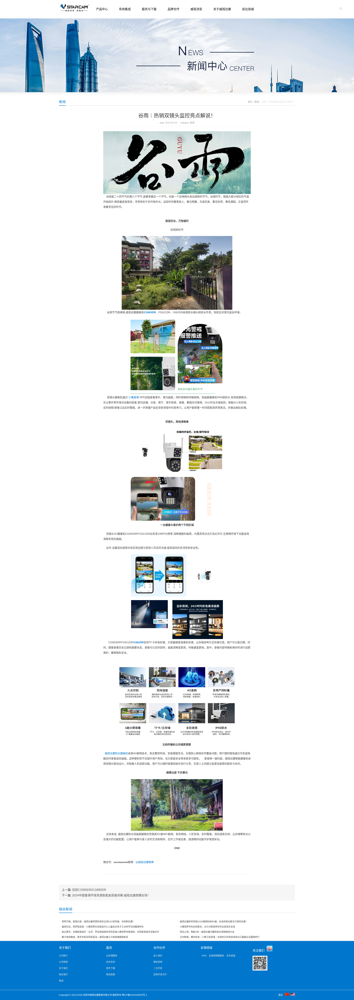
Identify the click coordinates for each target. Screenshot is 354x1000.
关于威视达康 (222, 9)
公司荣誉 (63, 962)
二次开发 (157, 968)
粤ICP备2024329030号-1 (135, 995)
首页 (250, 102)
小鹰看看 (134, 397)
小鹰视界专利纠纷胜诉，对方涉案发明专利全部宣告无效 (207, 927)
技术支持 (110, 962)
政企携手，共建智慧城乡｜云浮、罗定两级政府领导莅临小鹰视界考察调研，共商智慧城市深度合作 (110, 932)
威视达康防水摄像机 (115, 753)
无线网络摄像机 (216, 955)
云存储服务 (111, 955)
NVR (204, 955)
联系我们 (63, 974)
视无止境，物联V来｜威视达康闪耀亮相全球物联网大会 (207, 932)
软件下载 (110, 968)
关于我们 (63, 968)
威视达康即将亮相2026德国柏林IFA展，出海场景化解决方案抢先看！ (214, 921)
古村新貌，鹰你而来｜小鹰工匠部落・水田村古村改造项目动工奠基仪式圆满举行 (219, 937)
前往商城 (248, 9)
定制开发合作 (160, 974)
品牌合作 (173, 9)
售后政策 (110, 974)
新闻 (62, 102)
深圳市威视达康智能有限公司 (97, 995)
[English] (293, 995)
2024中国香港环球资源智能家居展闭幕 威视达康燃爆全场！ (111, 895)
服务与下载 (149, 9)
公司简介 (63, 955)
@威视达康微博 (145, 862)
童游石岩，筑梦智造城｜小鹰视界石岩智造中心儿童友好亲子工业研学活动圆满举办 (103, 927)
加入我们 (157, 955)
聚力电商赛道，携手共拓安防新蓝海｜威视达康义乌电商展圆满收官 (95, 937)
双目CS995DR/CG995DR (89, 889)
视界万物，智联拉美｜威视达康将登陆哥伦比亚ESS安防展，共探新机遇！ (98, 921)
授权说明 (157, 962)
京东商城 (230, 955)
